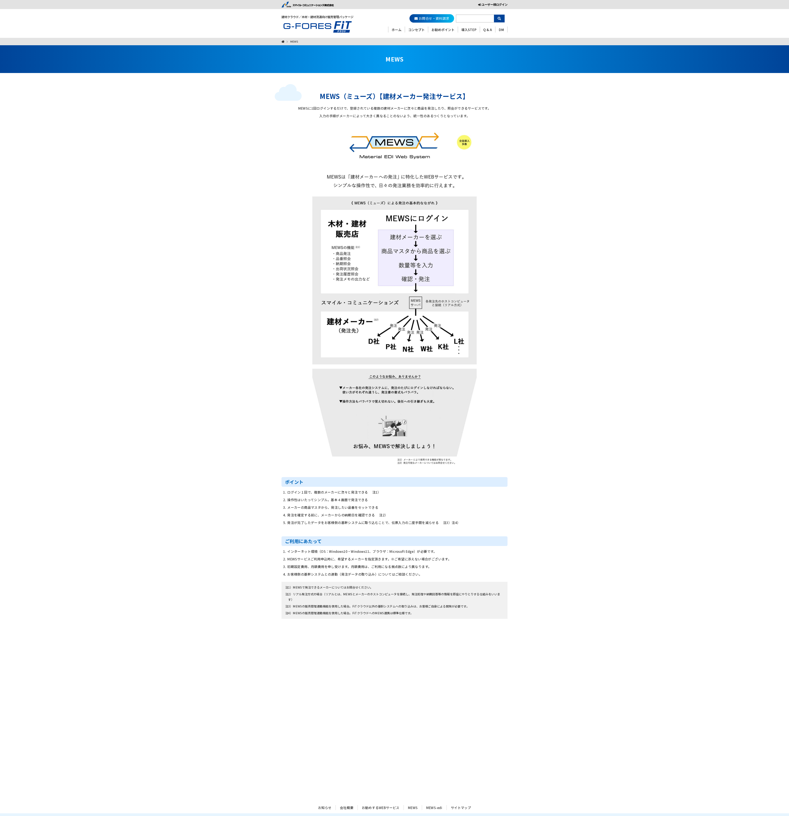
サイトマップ (461, 807)
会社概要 (346, 807)
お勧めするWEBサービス (380, 807)
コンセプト (416, 29)
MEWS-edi (434, 807)
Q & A (487, 29)
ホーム (396, 29)
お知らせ (325, 807)
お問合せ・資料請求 (433, 18)
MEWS (413, 807)
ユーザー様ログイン (494, 4)
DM (501, 29)
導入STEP (468, 29)
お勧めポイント (442, 29)
